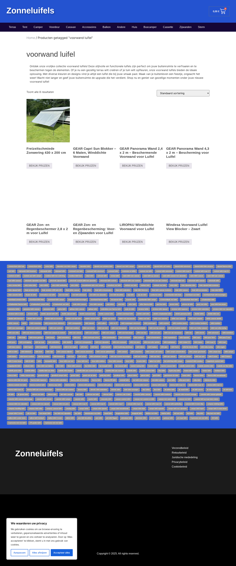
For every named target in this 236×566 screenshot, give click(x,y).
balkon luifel (70, 418)
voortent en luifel (14, 276)
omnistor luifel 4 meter (16, 314)
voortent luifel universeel (164, 271)
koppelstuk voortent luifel (215, 361)
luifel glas (164, 347)
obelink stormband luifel (125, 314)
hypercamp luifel (174, 370)
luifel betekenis (59, 356)
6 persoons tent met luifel (199, 418)
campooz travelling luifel (17, 408)
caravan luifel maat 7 (116, 404)
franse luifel (186, 375)
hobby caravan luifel (27, 375)
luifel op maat (39, 342)
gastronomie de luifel (171, 375)
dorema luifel (82, 389)
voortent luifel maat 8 (183, 271)
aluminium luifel (141, 418)
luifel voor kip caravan (156, 328)
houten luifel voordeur (191, 370)
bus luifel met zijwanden (63, 413)
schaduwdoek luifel (208, 299)
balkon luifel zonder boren (17, 418)
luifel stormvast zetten (91, 337)
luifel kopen (28, 347)
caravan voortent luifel (122, 399)
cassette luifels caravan (142, 394)
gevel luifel (156, 375)
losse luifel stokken (98, 361)
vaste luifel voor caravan (131, 276)
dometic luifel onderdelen (99, 389)
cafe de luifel (31, 413)
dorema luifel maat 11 (214, 385)
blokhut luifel (166, 413)
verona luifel (115, 276)
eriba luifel (197, 380)
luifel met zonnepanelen (83, 342)
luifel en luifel (13, 351)
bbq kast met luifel (213, 413)
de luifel (11, 394)
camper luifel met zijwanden (177, 408)
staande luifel (130, 299)
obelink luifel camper (34, 318)
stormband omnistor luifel (17, 299)
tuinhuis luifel (145, 285)
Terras (12, 27)
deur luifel (157, 389)
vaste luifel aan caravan (215, 276)
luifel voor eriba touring (218, 328)
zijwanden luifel (85, 266)
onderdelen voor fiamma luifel (111, 309)
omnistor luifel (32, 314)
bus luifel (78, 413)
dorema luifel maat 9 (141, 385)
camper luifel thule (139, 408)
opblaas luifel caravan (77, 309)
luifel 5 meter (213, 356)
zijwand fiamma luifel (224, 266)
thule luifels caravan (72, 290)
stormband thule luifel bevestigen (215, 295)
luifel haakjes (152, 347)
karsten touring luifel (137, 366)
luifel (39, 361)
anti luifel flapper (111, 418)
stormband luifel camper (56, 299)
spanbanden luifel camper (147, 299)
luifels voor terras (109, 318)
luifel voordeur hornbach (199, 323)
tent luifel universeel (79, 295)
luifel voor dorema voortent (32, 333)
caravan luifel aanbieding (173, 404)
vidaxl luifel (89, 276)
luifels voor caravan (178, 318)
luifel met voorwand (119, 342)
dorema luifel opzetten (123, 385)
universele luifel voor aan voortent (155, 280)
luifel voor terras (88, 328)
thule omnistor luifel (31, 290)
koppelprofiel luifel (14, 366)
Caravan (71, 27)
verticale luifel (102, 276)
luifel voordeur (215, 323)
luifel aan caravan (169, 356)
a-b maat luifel (182, 418)
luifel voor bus (141, 333)
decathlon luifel (170, 389)
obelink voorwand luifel (87, 314)
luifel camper (229, 351)
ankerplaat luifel (126, 418)
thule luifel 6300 (216, 290)
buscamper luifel (44, 413)
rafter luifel (132, 304)
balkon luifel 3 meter (55, 418)
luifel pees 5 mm (224, 337)
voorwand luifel (113, 271)
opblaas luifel (92, 309)
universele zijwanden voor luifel (35, 280)
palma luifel (62, 309)
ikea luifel (162, 370)
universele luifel (214, 280)
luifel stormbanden (109, 337)
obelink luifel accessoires (53, 318)
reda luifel (121, 304)
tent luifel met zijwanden (98, 295)
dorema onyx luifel (55, 385)
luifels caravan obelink (213, 318)
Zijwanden (185, 27)
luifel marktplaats (169, 342)
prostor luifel (174, 304)
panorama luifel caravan (31, 309)
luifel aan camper (185, 356)
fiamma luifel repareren (38, 380)
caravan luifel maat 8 (98, 404)
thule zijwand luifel (15, 290)
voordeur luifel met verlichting (55, 276)
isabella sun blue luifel (224, 366)
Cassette (168, 27)
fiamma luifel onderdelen (58, 380)
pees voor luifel (202, 304)
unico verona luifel (15, 285)
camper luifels (83, 408)
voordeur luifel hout (75, 276)
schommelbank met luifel (168, 299)
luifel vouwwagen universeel (130, 323)
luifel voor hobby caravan (198, 328)
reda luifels (110, 304)
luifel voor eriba (14, 333)
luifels (24, 323)
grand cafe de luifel (89, 375)
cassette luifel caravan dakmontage (20, 399)
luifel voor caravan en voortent (55, 333)
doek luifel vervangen (131, 389)
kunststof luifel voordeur (195, 361)
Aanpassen (19, 552)
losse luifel (129, 361)
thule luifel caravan (181, 290)
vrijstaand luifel (60, 271)
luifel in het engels (71, 347)
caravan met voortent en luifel (144, 399)
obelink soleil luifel (143, 314)
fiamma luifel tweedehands (217, 375)
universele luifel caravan (196, 280)
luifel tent (77, 337)
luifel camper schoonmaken (176, 351)
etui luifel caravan (158, 380)
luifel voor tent (103, 328)
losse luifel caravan (115, 361)
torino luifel (173, 285)
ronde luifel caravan (79, 304)
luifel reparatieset (170, 337)
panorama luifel (49, 309)
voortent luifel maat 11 (221, 271)
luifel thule (22, 337)
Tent (24, 27)
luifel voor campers (92, 333)
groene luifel (75, 375)
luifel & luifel (30, 361)
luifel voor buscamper (125, 333)
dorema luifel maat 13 (177, 385)
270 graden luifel (35, 423)
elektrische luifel (210, 380)
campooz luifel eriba (35, 408)
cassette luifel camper (63, 399)
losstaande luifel (50, 361)
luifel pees (12, 342)
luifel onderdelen (53, 342)
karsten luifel (153, 366)
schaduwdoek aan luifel (61, 304)
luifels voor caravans (160, 318)
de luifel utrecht (197, 389)
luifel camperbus (136, 351)
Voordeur (54, 27)
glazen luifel (145, 375)
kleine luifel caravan (74, 366)
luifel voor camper (108, 333)
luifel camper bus (215, 351)
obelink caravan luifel (92, 318)
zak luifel (11, 271)
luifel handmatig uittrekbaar (123, 347)
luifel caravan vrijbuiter (64, 351)
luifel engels (221, 347)
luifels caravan (13, 323)
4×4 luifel (215, 418)
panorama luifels (14, 309)
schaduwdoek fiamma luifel (18, 304)
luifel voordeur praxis (180, 323)
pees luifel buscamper (218, 304)
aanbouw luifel (168, 418)
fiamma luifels (199, 375)
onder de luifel (129, 309)
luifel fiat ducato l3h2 (190, 347)
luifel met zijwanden (102, 342)
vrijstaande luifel (45, 271)
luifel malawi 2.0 (184, 342)
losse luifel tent (83, 361)
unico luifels (44, 285)
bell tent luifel (178, 413)
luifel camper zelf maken (154, 351)
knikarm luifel (29, 366)
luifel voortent (164, 323)
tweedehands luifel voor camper (92, 285)
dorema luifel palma (104, 385)
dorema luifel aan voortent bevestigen (39, 389)
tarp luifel (130, 295)
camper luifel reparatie (156, 408)
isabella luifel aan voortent (114, 370)
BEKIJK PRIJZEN (39, 165)
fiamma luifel (96, 380)
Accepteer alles (61, 552)
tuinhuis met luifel (131, 285)
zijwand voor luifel (144, 266)
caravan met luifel (185, 399)
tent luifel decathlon (116, 295)
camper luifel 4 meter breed (217, 408)
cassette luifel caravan (44, 399)
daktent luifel (52, 394)
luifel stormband (124, 337)
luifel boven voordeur (27, 356)
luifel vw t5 (113, 323)
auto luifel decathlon (84, 418)
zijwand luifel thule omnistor (204, 266)
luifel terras (50, 337)
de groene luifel (23, 394)
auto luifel (99, 418)
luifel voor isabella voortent (177, 328)
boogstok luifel (137, 413)
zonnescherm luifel (34, 266)
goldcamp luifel (105, 375)
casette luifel (92, 399)
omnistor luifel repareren (180, 309)
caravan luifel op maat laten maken (206, 399)
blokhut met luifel (151, 413)
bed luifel (190, 413)
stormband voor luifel (192, 295)
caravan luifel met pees (61, 404)
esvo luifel (171, 380)
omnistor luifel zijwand (160, 309)
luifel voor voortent (56, 328)
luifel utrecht (200, 333)
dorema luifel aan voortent (65, 389)
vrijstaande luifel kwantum (27, 271)
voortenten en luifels (129, 271)
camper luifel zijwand (100, 408)
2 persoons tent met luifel (53, 423)
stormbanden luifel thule (173, 295)
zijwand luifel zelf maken (162, 266)
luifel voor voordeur (72, 328)
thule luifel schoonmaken (103, 290)
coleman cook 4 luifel (123, 394)
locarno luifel (141, 361)
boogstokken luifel (122, 413)
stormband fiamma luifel (99, 299)
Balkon (107, 27)
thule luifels (87, 290)
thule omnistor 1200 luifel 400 (52, 290)
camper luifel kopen (197, 408)
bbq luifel (200, 413)
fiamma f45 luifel (110, 380)
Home (30, 38)
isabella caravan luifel (147, 370)
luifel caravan (122, 351)
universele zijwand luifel (58, 280)
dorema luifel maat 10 (16, 389)
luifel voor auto (155, 333)
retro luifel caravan (96, 304)
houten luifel (207, 370)
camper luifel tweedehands (120, 408)
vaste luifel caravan (196, 276)
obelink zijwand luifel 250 (49, 314)
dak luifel (79, 394)
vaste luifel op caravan (151, 276)
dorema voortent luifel (37, 385)
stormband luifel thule (37, 299)
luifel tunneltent (228, 333)
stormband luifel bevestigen (77, 299)
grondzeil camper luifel (59, 375)
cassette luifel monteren (163, 394)
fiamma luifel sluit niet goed (18, 380)
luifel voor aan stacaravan (173, 333)
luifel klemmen (55, 347)
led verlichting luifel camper (173, 361)
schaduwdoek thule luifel (189, 299)
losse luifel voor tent (66, 361)
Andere (121, 27)
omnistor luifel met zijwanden (222, 309)
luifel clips (49, 351)
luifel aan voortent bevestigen (120, 356)
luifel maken (198, 342)
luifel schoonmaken (153, 337)
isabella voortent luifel (187, 366)
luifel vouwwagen (150, 323)
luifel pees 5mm (209, 337)
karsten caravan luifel (168, 366)
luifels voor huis (144, 318)
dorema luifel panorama (86, 385)
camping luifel (70, 408)
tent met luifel (63, 295)
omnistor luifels (143, 309)
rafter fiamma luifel (146, 304)
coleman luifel (107, 394)
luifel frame (175, 347)
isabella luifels (30, 370)
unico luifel (74, 285)
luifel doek (38, 351)
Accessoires (89, 27)
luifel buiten (12, 356)
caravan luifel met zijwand (40, 404)
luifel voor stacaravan (119, 328)
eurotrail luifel (124, 380)
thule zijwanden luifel (188, 285)
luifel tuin (11, 337)
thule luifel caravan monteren (161, 290)
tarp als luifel (142, 295)
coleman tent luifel (93, 394)
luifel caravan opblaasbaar (105, 351)
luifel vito (189, 333)
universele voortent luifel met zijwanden (83, 280)
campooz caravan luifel (54, 408)
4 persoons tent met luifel (17, 423)
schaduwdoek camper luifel (40, 304)
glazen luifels (132, 375)
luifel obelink (67, 342)
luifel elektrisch (26, 351)
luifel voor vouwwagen (16, 328)
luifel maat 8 (210, 342)
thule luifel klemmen (141, 290)
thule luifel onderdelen (123, 290)
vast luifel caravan (15, 280)
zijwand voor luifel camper (125, 266)
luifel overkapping (25, 342)
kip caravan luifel (121, 366)
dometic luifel (115, 389)
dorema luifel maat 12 (196, 385)
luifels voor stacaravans (127, 318)
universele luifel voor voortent (130, 280)
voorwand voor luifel (76, 271)
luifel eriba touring (207, 347)
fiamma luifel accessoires (79, 380)
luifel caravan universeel (84, 351)
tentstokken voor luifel (47, 295)
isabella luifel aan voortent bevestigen (89, 370)
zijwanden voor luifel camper (66, 266)
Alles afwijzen (39, 552)
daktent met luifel (38, 394)
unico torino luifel (30, 285)
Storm (201, 27)
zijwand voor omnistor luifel (103, 266)
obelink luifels (199, 314)
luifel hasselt (106, 347)
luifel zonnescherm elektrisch (54, 323)
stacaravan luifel (116, 299)
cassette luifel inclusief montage (185, 394)
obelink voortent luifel (106, 314)
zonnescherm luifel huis (16, 266)
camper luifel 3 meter (16, 413)
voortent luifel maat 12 (202, 271)
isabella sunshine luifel (205, 366)
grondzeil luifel (43, 375)
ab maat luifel (154, 418)
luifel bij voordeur (43, 356)
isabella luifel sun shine (46, 370)
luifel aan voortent (140, 356)
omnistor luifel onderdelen (200, 309)
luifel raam (196, 337)
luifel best (71, 356)
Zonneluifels (30, 10)
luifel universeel (213, 333)
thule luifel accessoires (199, 290)
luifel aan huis (155, 356)
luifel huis (84, 347)
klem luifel (60, 366)
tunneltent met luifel (114, 285)
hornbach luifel (219, 370)
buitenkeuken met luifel (92, 413)
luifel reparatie (184, 337)
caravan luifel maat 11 (134, 404)
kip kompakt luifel (105, 366)
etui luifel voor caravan (140, 380)
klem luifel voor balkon (45, 366)
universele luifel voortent (108, 280)
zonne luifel (49, 266)
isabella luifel (131, 370)
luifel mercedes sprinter (152, 342)
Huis (134, 27)
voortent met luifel (146, 271)
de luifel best (227, 389)
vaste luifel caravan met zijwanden (174, 276)
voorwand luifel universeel (95, 271)
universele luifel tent (177, 280)
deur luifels (146, 389)
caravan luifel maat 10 (153, 404)
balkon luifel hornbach (37, 418)
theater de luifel (31, 295)
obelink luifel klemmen (16, 318)
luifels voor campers (195, 318)
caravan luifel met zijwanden (18, 404)
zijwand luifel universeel (182, 266)
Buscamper (150, 27)
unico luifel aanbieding (59, 285)
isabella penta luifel (15, 370)
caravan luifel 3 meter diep (194, 404)
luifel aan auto (200, 356)
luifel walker (102, 323)
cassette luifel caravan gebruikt (211, 394)
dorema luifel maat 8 (159, 385)
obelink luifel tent (213, 314)
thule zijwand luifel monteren (208, 285)
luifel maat (222, 342)
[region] (41, 539)
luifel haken (140, 347)
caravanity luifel (106, 399)
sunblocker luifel (155, 295)
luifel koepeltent (41, 347)
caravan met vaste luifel (166, 399)
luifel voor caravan (75, 333)
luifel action (82, 356)
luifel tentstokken (64, 337)
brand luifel (108, 413)
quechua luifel (161, 304)
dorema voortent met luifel (17, 385)
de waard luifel (183, 389)
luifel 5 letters (226, 356)
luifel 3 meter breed (15, 361)
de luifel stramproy (213, 389)
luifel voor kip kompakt (137, 328)
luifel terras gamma (36, 337)
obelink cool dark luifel (73, 318)
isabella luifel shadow (65, 370)
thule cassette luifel (15, 295)
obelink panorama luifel (183, 314)
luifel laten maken (14, 347)
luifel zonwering (35, 323)
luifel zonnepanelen (74, 323)
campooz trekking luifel (215, 404)
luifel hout (94, 347)
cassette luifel (79, 399)
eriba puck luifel (184, 380)
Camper (38, 27)
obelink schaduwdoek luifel (162, 314)
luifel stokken (138, 337)
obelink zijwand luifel (68, 314)
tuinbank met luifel (160, 285)
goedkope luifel (119, 375)
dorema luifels (69, 385)
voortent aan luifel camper (32, 276)
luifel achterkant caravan (98, 356)
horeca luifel (13, 375)
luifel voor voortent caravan (36, 328)
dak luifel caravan (66, 394)
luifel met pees (135, 342)
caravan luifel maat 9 (80, 404)
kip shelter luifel (90, 366)
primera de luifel (187, 304)
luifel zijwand (89, 323)
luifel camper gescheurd (197, 351)
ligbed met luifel (155, 361)
